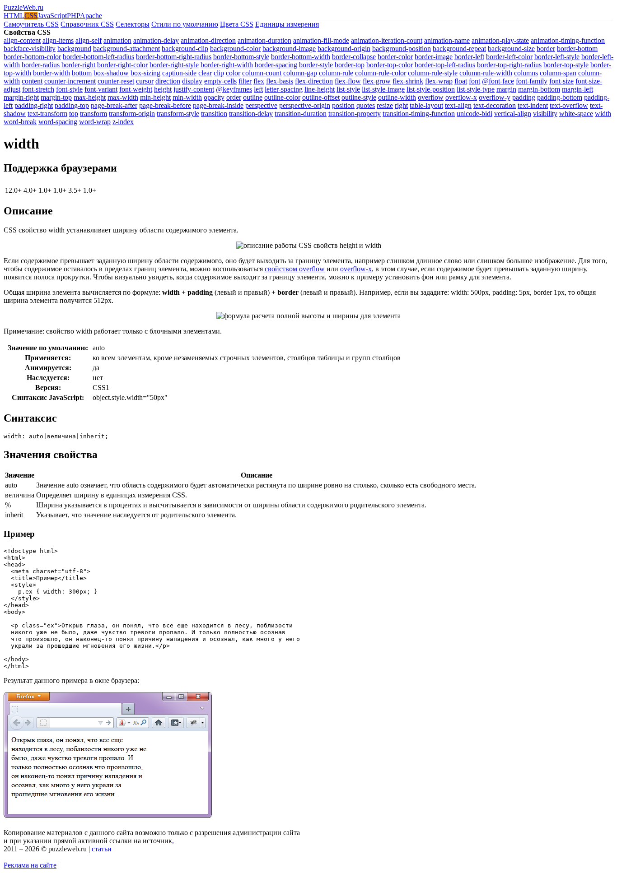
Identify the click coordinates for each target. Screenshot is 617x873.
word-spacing (57, 121)
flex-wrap (439, 81)
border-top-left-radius (445, 65)
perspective (261, 105)
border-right (78, 65)
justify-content (193, 89)
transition (214, 113)
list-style (348, 89)
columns (526, 73)
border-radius (41, 65)
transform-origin (132, 113)
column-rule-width (485, 73)
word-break (20, 121)
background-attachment (126, 48)
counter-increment (70, 81)
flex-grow (377, 81)
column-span (558, 73)
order (233, 97)
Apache (91, 15)
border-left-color (509, 56)
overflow (431, 97)
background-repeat (459, 48)
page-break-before (165, 105)
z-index (123, 121)
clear (205, 73)
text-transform (47, 113)
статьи (102, 849)
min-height (155, 97)
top (73, 113)
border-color (395, 56)
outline (252, 97)
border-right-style (174, 65)
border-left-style (557, 56)
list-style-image (383, 89)
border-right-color (122, 65)
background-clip (185, 48)
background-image (289, 48)
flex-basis (279, 81)
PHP (73, 15)
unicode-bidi (474, 113)
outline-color (282, 97)
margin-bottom (539, 89)
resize (385, 105)
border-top (350, 65)
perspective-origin (304, 105)
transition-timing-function (419, 113)
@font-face (498, 81)
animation (117, 40)
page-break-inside (218, 105)
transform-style (178, 113)
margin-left (577, 89)
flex (258, 81)
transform (93, 113)
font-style (69, 89)
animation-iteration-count (386, 40)
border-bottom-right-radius (173, 56)
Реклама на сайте (30, 865)
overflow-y (494, 97)
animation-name (447, 40)
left (258, 89)
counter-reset (116, 81)
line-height (319, 89)
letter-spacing (284, 89)
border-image (434, 56)
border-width (51, 73)
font (474, 81)
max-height (90, 97)
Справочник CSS (87, 24)
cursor (145, 81)
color (233, 73)
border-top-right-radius (509, 65)
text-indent (533, 105)
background (74, 48)
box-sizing (145, 73)
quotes (365, 105)
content (32, 81)
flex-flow (348, 81)
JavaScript (52, 15)
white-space (576, 113)
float (460, 81)
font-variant (100, 89)
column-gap (300, 73)
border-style (316, 65)
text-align (458, 105)
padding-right (33, 105)
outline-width (397, 97)
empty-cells (220, 81)
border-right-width (227, 65)
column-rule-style (433, 73)
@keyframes (234, 89)
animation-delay (156, 40)
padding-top (72, 105)
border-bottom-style (241, 56)
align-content (22, 40)
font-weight (135, 89)
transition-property (354, 113)
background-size (511, 48)
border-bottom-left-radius (98, 56)
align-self (88, 40)
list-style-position (431, 89)
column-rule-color (380, 73)
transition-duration (301, 113)
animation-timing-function (568, 40)
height (163, 89)
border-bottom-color (32, 56)
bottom (82, 73)
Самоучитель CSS (31, 24)
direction (167, 81)
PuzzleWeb (23, 7)
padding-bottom (559, 97)
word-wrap (95, 121)
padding (523, 97)
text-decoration (494, 105)
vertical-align (512, 113)
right (401, 105)
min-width (187, 97)
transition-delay (251, 113)
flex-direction (314, 81)
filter (245, 81)
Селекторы (133, 24)
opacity (214, 97)
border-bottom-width (300, 56)
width (603, 113)
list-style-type (476, 89)
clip (219, 73)
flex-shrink (408, 81)
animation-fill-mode (321, 40)
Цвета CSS (236, 24)
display (192, 81)
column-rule (336, 73)
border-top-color (389, 65)
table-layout (426, 105)
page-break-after (114, 105)
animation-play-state (500, 40)
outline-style (358, 97)
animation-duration (264, 40)
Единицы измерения (287, 24)
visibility (545, 113)
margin (506, 89)
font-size (561, 81)
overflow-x (461, 97)
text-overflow (569, 105)
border (546, 48)
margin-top (56, 97)
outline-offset (321, 97)
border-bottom (577, 48)
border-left (469, 56)
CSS (30, 15)
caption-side (179, 73)
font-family (531, 81)
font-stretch (38, 89)
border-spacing (276, 65)
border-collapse (354, 56)
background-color (235, 48)
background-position (401, 48)
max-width (123, 97)
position (343, 105)
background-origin (344, 48)
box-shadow (111, 73)
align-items (58, 40)
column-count (261, 73)
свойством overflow (295, 269)
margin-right (21, 97)
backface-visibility (30, 48)
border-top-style (566, 65)
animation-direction (208, 40)
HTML (14, 15)
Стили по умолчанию (184, 24)
